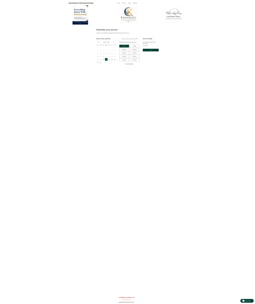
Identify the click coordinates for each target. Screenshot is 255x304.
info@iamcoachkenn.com (127, 297)
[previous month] (99, 42)
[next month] (114, 42)
